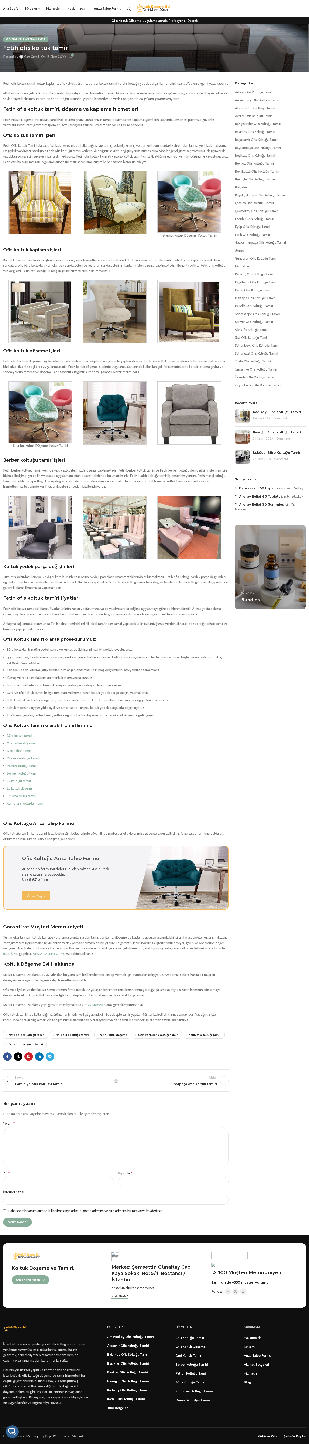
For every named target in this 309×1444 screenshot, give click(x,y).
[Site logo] (154, 8)
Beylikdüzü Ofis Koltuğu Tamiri (257, 171)
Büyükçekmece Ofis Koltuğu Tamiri (260, 195)
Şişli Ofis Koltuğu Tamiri (251, 338)
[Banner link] (270, 567)
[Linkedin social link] (39, 1056)
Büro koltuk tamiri (19, 736)
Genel (239, 251)
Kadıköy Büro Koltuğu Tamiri (277, 412)
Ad (6, 1173)
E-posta (125, 1173)
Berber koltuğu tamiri (22, 773)
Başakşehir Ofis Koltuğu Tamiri (256, 140)
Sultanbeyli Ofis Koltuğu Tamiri (257, 345)
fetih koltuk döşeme (113, 1035)
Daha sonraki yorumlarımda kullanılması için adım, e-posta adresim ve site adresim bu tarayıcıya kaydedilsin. (85, 1211)
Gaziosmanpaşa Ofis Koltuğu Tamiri (260, 243)
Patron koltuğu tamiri (22, 766)
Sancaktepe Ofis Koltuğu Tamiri (257, 314)
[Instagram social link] (243, 1291)
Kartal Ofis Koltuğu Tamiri (253, 290)
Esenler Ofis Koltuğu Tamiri (254, 219)
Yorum (9, 1124)
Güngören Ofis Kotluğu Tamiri (256, 258)
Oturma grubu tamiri (21, 796)
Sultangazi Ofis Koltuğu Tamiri (256, 353)
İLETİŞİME (10, 954)
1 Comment (279, 418)
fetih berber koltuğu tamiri (27, 1035)
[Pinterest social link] (28, 1056)
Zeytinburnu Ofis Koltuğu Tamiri (258, 385)
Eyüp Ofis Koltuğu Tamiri (252, 227)
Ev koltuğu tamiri (19, 781)
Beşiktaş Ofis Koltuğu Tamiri (255, 156)
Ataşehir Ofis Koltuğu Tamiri (25, 39)
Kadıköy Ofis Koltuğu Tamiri (254, 274)
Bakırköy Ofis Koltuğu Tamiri (255, 132)
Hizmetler (242, 266)
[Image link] (15, 1328)
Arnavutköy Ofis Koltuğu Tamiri (257, 100)
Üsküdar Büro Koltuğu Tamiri (277, 452)
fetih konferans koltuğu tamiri (158, 1035)
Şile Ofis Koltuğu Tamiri (251, 330)
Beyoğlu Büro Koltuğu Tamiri (277, 432)
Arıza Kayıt (36, 895)
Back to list (116, 1080)
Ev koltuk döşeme (20, 788)
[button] (12, 1431)
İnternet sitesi (13, 1192)
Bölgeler (241, 187)
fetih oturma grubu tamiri (26, 1044)
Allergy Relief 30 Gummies (261, 504)
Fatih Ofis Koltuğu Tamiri (252, 235)
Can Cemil (31, 57)
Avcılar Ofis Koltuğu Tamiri (253, 116)
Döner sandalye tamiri (23, 758)
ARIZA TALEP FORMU (49, 954)
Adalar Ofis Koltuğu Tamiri (253, 92)
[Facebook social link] (7, 1056)
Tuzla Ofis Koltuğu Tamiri (253, 361)
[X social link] (18, 1056)
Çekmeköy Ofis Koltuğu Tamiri (256, 211)
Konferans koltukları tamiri (25, 803)
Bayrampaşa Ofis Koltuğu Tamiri (258, 148)
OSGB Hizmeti (92, 1005)
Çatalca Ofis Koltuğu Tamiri (254, 203)
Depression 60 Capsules (260, 488)
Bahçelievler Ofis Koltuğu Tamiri (258, 124)
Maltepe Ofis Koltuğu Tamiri (255, 298)
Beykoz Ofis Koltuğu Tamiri (254, 163)
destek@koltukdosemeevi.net (132, 1288)
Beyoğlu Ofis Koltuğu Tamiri (255, 179)
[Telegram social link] (50, 1056)
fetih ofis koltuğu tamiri (205, 1035)
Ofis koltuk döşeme (21, 743)
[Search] (129, 8)
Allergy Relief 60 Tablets (259, 496)
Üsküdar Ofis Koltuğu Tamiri (255, 377)
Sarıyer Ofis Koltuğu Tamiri (254, 322)
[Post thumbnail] (242, 416)
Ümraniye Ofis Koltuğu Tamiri (256, 369)
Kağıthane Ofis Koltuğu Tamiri (256, 282)
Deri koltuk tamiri (19, 751)
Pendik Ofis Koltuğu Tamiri (254, 306)
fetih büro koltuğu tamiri (72, 1035)
